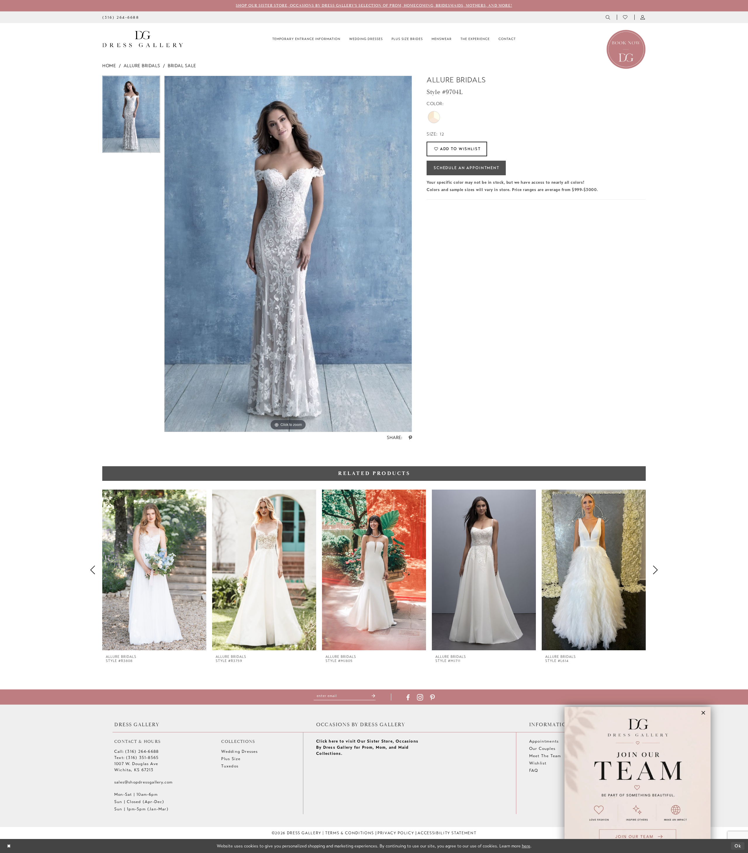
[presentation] (154, 570)
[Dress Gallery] (142, 39)
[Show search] (608, 17)
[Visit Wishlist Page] (625, 17)
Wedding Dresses (239, 751)
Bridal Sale (182, 65)
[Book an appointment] (626, 48)
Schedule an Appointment (466, 168)
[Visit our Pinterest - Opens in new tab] (432, 697)
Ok (738, 846)
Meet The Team (545, 755)
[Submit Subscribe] (373, 696)
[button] (643, 17)
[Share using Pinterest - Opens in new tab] (410, 438)
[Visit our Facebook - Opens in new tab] (408, 697)
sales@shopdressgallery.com (143, 782)
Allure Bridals (142, 65)
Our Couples (542, 748)
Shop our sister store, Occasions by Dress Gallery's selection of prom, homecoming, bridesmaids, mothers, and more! (374, 5)
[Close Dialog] (9, 846)
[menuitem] (121, 17)
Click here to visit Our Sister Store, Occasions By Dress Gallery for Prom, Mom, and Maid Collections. (367, 747)
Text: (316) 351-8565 (136, 757)
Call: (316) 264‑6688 (136, 751)
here (526, 846)
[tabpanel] (131, 116)
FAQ (533, 770)
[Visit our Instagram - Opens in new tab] (420, 697)
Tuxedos (229, 766)
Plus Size (230, 758)
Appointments (544, 741)
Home (109, 65)
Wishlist (538, 763)
